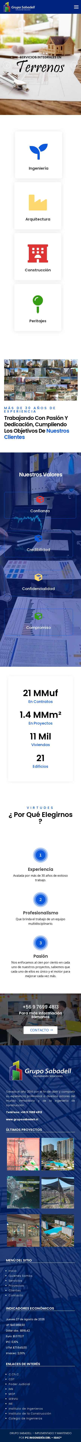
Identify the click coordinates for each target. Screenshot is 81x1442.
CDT (12, 1379)
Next (74, 65)
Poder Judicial (19, 1384)
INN (11, 1389)
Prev (6, 65)
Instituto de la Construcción (30, 1413)
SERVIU (13, 1399)
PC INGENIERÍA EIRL (38, 1438)
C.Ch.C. (14, 1374)
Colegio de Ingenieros (25, 1418)
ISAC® (58, 1438)
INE (11, 1404)
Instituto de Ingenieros (26, 1409)
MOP (12, 1394)
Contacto (39, 1030)
